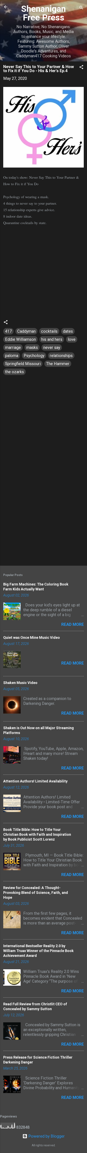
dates (68, 331)
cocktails (49, 331)
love (71, 339)
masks (32, 347)
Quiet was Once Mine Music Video (31, 637)
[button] (81, 68)
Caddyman (26, 331)
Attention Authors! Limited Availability (35, 781)
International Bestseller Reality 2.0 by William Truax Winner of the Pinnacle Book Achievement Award (38, 951)
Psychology (34, 355)
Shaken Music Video (20, 683)
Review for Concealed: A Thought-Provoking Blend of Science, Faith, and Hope (35, 893)
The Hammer (57, 363)
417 (8, 331)
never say (51, 347)
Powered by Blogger (46, 1136)
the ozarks (14, 371)
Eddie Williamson (20, 339)
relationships (61, 355)
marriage (13, 347)
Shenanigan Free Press (43, 13)
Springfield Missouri (23, 363)
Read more (72, 624)
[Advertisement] (43, 515)
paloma (11, 355)
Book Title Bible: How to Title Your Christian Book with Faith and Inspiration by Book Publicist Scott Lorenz (37, 834)
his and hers (51, 339)
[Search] (81, 8)
